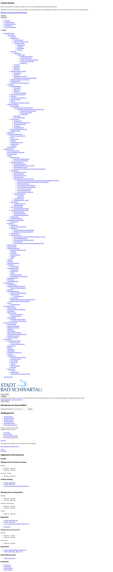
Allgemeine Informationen (28, 111)
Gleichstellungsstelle (13, 248)
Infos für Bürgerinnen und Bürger (26, 187)
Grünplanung (14, 202)
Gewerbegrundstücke (20, 213)
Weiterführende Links (23, 184)
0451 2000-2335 (11, 520)
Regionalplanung (19, 174)
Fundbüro (13, 141)
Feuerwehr (14, 96)
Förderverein (24, 114)
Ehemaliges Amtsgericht (14, 352)
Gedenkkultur (11, 351)
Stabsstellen (14, 271)
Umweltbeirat (15, 298)
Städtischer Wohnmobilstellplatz (16, 334)
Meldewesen (14, 228)
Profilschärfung (18, 40)
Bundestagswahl (15, 304)
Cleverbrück (17, 53)
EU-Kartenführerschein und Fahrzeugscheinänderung (29, 243)
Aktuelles (13, 36)
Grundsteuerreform (12, 278)
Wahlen (9, 303)
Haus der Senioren (16, 99)
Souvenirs (20, 50)
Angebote (13, 251)
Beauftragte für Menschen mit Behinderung (23, 299)
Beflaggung (10, 280)
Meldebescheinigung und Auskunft (23, 232)
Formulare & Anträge (13, 263)
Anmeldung (17, 116)
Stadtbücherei (11, 356)
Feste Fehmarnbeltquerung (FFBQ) (24, 179)
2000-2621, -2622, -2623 (13, 551)
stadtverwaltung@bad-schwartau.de (16, 486)
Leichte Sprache (8, 377)
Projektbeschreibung (20, 164)
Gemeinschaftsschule (20, 124)
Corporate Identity (19, 43)
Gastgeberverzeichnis (13, 336)
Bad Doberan (17, 73)
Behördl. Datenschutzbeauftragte (20, 301)
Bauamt (9, 155)
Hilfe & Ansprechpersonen (14, 134)
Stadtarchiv (10, 349)
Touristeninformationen (14, 332)
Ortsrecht (10, 261)
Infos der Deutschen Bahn (24, 189)
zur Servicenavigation (10, 27)
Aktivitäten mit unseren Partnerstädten (25, 78)
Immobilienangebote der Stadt (19, 210)
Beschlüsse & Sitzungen (20, 167)
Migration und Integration (18, 94)
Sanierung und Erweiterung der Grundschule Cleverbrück (29, 169)
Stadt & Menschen (9, 33)
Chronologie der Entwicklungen (26, 185)
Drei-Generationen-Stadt (21, 41)
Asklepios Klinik (11, 308)
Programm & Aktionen (20, 93)
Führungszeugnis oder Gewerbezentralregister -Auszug (29, 237)
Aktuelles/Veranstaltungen (18, 250)
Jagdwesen (14, 146)
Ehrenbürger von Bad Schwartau (20, 83)
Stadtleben (10, 84)
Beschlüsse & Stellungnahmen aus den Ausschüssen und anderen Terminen (38, 180)
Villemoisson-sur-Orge (20, 76)
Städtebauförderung (19, 194)
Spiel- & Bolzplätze (19, 117)
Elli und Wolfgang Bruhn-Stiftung (20, 103)
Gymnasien (17, 126)
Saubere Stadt (15, 139)
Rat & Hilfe (14, 253)
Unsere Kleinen (15, 106)
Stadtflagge (20, 48)
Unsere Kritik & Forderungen (25, 192)
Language (3, 396)
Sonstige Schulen (19, 127)
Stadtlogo (20, 46)
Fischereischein (18, 241)
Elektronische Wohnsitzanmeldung (24, 230)
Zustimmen (4, 17)
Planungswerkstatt (26, 58)
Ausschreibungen (12, 154)
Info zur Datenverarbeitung (18, 227)
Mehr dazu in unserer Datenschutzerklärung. (14, 12)
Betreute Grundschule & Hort (22, 122)
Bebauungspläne (18, 177)
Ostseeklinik (10, 311)
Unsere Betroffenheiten (24, 190)
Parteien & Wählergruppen (18, 288)
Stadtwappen (21, 45)
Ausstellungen (11, 346)
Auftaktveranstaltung (27, 56)
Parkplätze (10, 329)
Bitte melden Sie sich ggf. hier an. (10, 446)
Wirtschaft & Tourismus (10, 322)
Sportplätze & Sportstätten (18, 321)
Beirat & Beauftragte (13, 291)
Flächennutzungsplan (20, 175)
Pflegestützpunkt (16, 316)
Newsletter (24, 63)
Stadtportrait (14, 38)
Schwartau (17, 70)
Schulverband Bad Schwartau (19, 129)
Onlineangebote (15, 365)
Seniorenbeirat (15, 294)
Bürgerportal (14, 222)
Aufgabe (13, 256)
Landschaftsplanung (19, 203)
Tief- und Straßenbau (17, 207)
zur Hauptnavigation (10, 24)
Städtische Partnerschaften (18, 71)
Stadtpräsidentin (12, 284)
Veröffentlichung (15, 255)
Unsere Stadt (11, 35)
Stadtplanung (14, 170)
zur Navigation (8, 25)
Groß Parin (17, 65)
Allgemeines (14, 225)
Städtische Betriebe (16, 275)
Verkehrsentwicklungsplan (21, 208)
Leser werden (14, 361)
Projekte (9, 354)
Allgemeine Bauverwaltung (21, 159)
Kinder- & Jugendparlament (18, 293)
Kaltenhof (17, 66)
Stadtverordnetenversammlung (16, 286)
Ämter (12, 273)
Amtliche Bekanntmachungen (15, 152)
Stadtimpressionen (12, 337)
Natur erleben (11, 369)
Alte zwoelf (17, 89)
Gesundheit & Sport (9, 306)
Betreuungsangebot (26, 113)
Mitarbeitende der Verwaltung (19, 276)
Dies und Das (14, 362)
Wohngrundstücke (19, 212)
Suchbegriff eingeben (7, 409)
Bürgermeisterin (12, 246)
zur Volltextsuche (9, 22)
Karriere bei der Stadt (13, 151)
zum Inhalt (7, 20)
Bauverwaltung (15, 157)
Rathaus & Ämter (9, 149)
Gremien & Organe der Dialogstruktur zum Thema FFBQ (33, 182)
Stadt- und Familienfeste (18, 344)
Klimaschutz (10, 132)
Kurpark (13, 370)
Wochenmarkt (11, 331)
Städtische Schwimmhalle (18, 319)
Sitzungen (10, 289)
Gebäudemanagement (17, 162)
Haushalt (9, 260)
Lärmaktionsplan (19, 198)
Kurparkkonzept (18, 205)
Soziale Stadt (21, 55)
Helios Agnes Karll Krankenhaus (16, 309)
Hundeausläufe (15, 372)
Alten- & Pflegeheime (17, 314)
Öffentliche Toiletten (13, 327)
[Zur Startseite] (21, 393)
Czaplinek (17, 74)
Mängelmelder (11, 147)
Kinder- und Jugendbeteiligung (29, 60)
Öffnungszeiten (11, 245)
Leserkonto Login (16, 359)
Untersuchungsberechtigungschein (24, 240)
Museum (9, 347)
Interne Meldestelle (13, 281)
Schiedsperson (15, 144)
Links (12, 258)
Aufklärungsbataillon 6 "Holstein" (20, 79)
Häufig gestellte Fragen (27, 61)
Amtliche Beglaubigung (20, 238)
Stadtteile (13, 51)
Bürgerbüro (10, 223)
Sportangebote (11, 318)
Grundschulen (18, 121)
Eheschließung (15, 266)
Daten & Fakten (11, 324)
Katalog (13, 364)
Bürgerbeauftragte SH (17, 142)
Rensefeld (17, 68)
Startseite (7, 432)
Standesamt (10, 265)
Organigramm (15, 270)
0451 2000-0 (10, 483)
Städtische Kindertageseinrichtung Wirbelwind (30, 109)
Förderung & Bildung (13, 104)
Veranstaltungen (18, 296)
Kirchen (13, 101)
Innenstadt (20, 195)
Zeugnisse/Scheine (16, 235)
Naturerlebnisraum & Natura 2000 (20, 374)
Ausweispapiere (15, 233)
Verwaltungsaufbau (12, 268)
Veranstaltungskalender (14, 341)
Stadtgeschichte (15, 81)
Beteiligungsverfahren (20, 172)
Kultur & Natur (8, 339)
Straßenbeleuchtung (16, 218)
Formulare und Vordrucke (21, 160)
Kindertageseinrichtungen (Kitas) (23, 108)
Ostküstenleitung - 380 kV (21, 200)
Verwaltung (17, 88)
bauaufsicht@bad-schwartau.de (15, 550)
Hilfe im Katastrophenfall (18, 136)
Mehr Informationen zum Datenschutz (12, 399)
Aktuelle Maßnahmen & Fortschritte (24, 165)
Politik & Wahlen (8, 283)
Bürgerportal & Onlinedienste (15, 220)
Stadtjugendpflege (16, 86)
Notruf (12, 137)
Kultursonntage (15, 342)
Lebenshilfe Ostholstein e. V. (19, 98)
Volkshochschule (15, 131)
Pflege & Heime (11, 313)
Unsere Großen (15, 119)
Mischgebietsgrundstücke (21, 215)
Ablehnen (3, 15)
